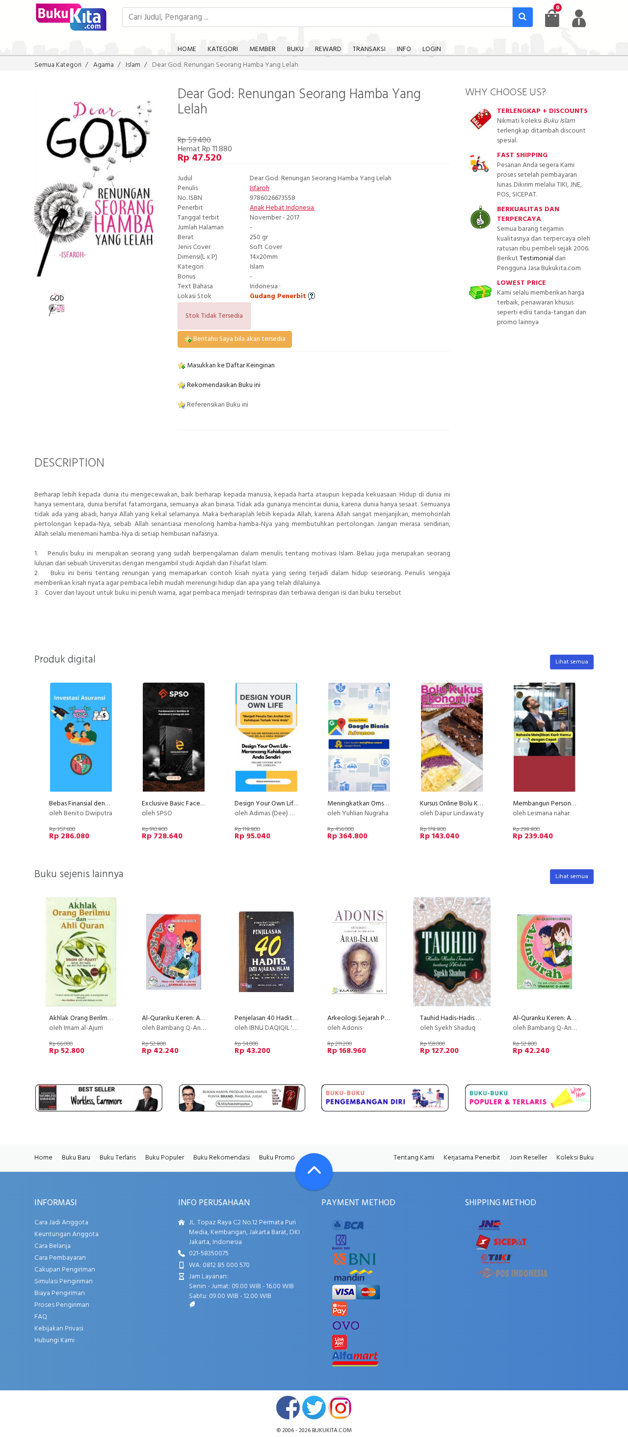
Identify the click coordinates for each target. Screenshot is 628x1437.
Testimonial (536, 258)
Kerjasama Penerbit (472, 1157)
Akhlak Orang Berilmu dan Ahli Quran (101, 1018)
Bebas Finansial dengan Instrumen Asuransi (109, 803)
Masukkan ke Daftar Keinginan (230, 365)
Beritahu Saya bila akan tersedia (239, 339)
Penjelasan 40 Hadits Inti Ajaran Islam (288, 1018)
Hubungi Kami (54, 1340)
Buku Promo (277, 1157)
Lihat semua (571, 662)
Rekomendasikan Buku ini (223, 385)
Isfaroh (259, 188)
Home (43, 1157)
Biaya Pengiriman (59, 1293)
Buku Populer (164, 1157)
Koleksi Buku (575, 1157)
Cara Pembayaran (60, 1258)
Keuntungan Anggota (66, 1234)
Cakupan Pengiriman (64, 1269)
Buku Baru (76, 1157)
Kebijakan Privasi (58, 1328)
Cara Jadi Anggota (61, 1222)
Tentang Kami (413, 1157)
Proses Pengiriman (61, 1305)
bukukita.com (332, 1430)
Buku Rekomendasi (221, 1157)
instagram (340, 1407)
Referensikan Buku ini (216, 405)
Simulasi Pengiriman (63, 1281)
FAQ (40, 1317)
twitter (314, 1407)
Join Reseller (528, 1157)
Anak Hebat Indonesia (282, 208)
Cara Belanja (52, 1246)
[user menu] (579, 18)
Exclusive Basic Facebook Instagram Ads (200, 803)
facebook (288, 1407)
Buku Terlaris (118, 1157)
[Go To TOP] (314, 1171)
